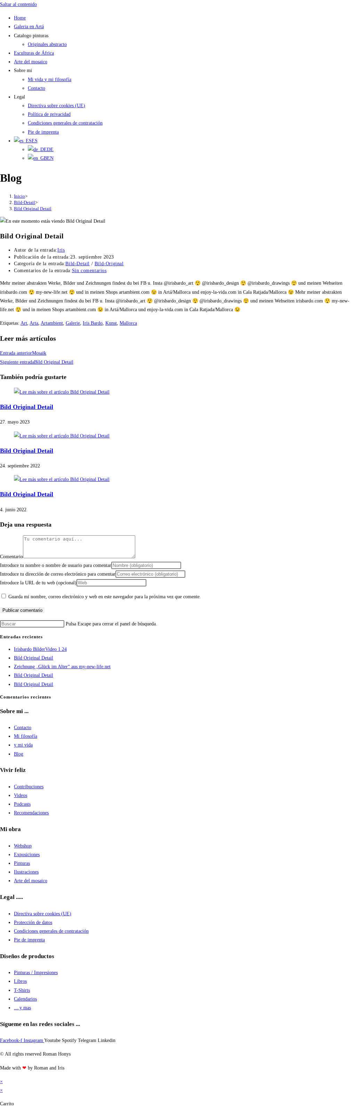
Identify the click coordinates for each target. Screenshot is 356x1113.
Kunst (111, 323)
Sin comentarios (89, 270)
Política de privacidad (49, 114)
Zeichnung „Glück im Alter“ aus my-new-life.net (62, 666)
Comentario (11, 556)
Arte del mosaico (30, 61)
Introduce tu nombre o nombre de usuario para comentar (55, 565)
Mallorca (128, 323)
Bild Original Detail (32, 208)
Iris (61, 250)
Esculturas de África (34, 53)
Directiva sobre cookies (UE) (56, 105)
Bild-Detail (77, 263)
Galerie (73, 323)
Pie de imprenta (43, 132)
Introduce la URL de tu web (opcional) (38, 582)
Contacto (36, 88)
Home (20, 18)
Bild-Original (109, 263)
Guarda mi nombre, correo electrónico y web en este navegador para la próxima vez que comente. (104, 596)
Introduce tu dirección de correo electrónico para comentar (57, 574)
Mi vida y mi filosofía (49, 79)
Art (24, 323)
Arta (34, 323)
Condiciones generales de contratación (65, 123)
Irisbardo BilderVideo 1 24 (40, 649)
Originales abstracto (47, 44)
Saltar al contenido (18, 4)
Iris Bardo (93, 323)
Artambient (52, 323)
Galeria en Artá (29, 26)
